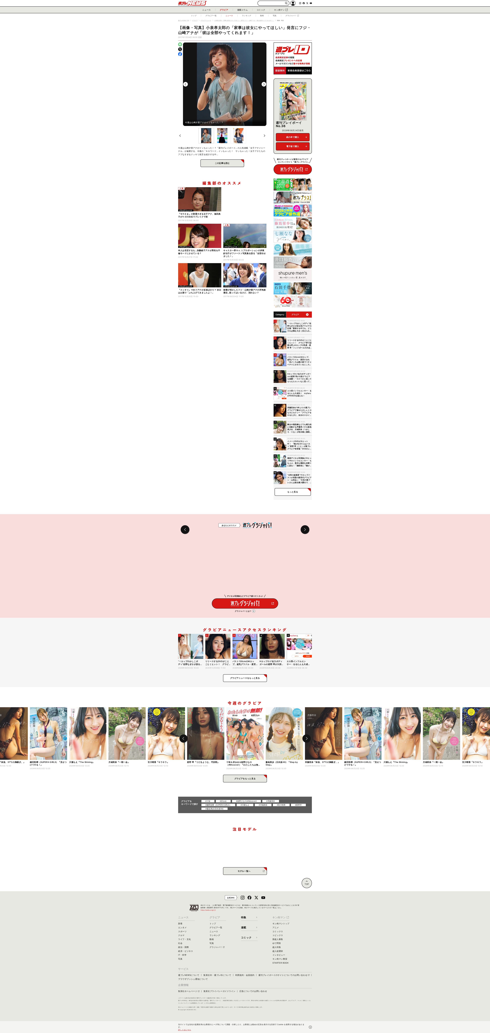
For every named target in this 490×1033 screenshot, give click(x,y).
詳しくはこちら (184, 1030)
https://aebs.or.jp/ (208, 910)
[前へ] (185, 84)
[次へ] (263, 84)
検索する (286, 3)
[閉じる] (310, 1027)
